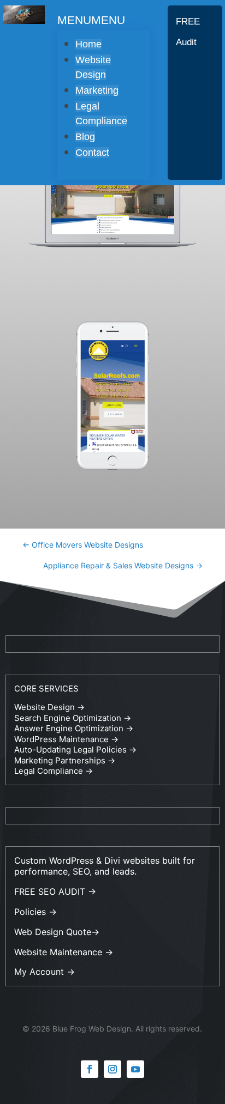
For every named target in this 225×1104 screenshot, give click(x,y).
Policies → (35, 911)
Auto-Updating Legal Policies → (75, 749)
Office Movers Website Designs (82, 544)
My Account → (44, 971)
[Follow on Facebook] (89, 1069)
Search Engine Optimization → (72, 718)
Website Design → (49, 707)
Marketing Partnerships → (64, 760)
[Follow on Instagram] (112, 1069)
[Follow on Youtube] (135, 1069)
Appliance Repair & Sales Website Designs (123, 565)
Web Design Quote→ (56, 931)
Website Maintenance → (63, 952)
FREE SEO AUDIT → (55, 891)
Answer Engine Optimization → (73, 728)
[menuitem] (88, 44)
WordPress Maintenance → (66, 739)
